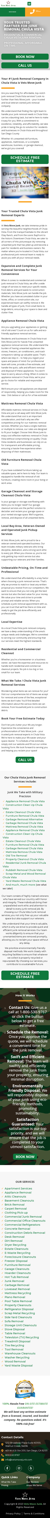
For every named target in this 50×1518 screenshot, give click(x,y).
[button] (29, 3)
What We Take (8, 1481)
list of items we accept (37, 694)
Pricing (4, 1485)
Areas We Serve (34, 1485)
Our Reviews (32, 1481)
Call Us (37, 10)
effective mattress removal (25, 435)
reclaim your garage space (28, 511)
